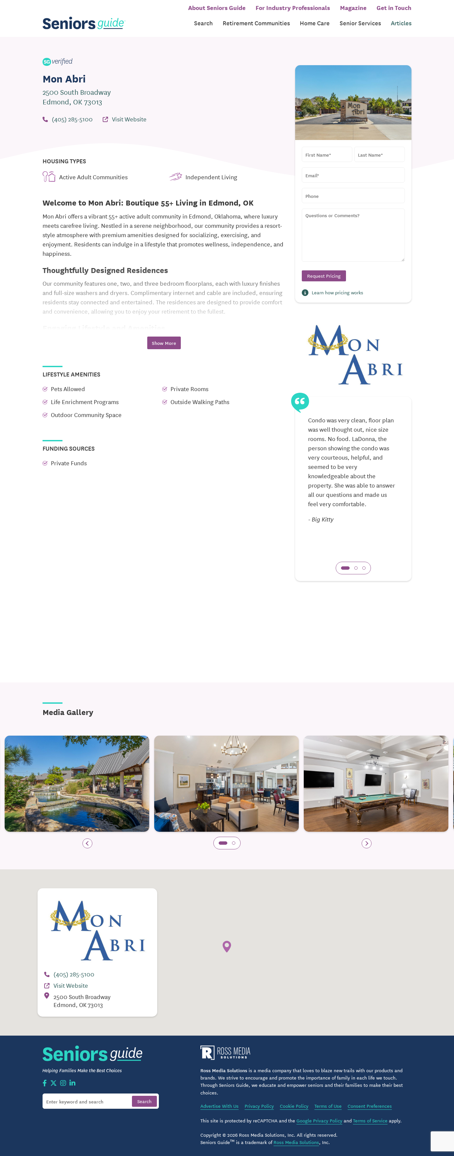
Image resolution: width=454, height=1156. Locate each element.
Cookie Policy (294, 1105)
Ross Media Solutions (296, 1142)
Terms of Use (328, 1105)
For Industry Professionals (293, 7)
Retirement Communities (256, 23)
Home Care (315, 23)
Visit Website (129, 118)
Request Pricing (324, 275)
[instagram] (63, 1083)
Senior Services (360, 23)
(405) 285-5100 (72, 118)
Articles (401, 23)
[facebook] (45, 1083)
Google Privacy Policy (319, 1120)
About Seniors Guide (217, 7)
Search (203, 23)
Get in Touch (394, 7)
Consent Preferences (370, 1105)
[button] (345, 568)
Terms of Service (370, 1120)
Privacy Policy (259, 1105)
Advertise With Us (219, 1105)
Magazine (353, 7)
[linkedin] (72, 1083)
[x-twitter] (53, 1083)
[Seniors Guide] (84, 23)
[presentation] (87, 843)
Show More (164, 343)
